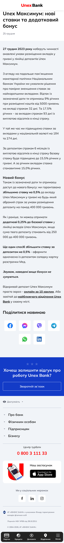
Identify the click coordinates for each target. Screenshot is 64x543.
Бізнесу (14, 436)
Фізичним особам (22, 422)
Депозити (31, 539)
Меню (58, 539)
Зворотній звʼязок (32, 386)
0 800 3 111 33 (32, 453)
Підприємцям (18, 429)
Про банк (15, 415)
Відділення (45, 539)
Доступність (13, 402)
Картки (7, 539)
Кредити (18, 539)
